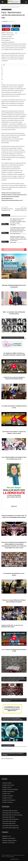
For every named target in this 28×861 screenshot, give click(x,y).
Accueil (2, 6)
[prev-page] (2, 245)
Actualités (7, 6)
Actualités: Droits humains (15, 6)
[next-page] (5, 245)
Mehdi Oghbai (13, 224)
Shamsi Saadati (13, 242)
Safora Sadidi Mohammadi (15, 233)
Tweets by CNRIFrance (6, 749)
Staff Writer (5, 21)
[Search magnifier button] (25, 250)
